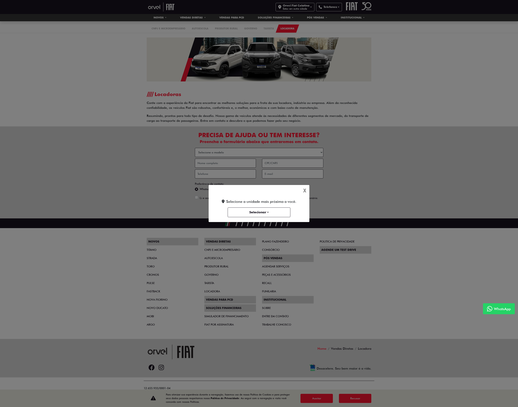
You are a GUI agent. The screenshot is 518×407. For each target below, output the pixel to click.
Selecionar (257, 212)
